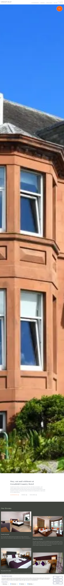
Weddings (42, 2)
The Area (56, 2)
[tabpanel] (32, 238)
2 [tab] (61, 470)
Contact (61, 2)
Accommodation (35, 2)
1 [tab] (60, 470)
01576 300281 (60, 1)
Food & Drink (49, 2)
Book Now (59, 9)
